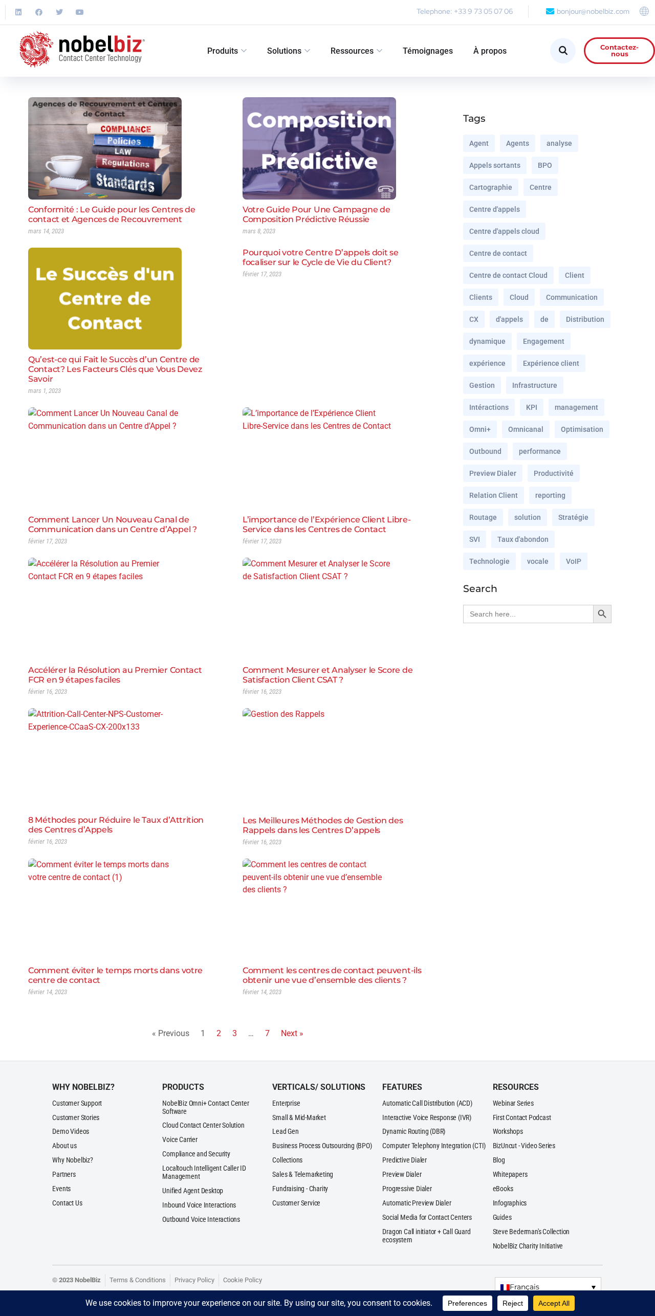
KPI (531, 407)
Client (574, 275)
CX (473, 319)
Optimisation (582, 429)
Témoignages (428, 51)
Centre (541, 187)
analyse (559, 143)
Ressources (352, 51)
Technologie (489, 561)
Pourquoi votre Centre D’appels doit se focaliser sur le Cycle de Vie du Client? (321, 257)
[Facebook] (39, 12)
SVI (474, 539)
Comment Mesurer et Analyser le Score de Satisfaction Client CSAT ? (327, 675)
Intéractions (489, 407)
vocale (538, 561)
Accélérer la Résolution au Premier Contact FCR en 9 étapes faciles (115, 675)
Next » (292, 1033)
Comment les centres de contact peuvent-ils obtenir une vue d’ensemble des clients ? (332, 975)
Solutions (284, 51)
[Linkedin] (18, 12)
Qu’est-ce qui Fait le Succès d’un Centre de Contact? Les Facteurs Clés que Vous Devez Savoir (115, 369)
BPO (545, 165)
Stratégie (573, 517)
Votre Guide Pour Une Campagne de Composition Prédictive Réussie (316, 214)
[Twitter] (59, 12)
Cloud (519, 297)
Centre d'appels (494, 209)
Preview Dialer (492, 473)
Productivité (554, 473)
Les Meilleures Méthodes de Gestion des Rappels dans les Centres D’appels (323, 825)
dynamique (487, 341)
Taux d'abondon (523, 539)
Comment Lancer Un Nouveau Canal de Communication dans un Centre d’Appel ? (112, 524)
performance (540, 451)
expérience (487, 363)
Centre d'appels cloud (504, 231)
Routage (483, 517)
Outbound (485, 451)
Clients (480, 297)
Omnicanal (525, 429)
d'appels (509, 319)
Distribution (585, 319)
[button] (548, 1286)
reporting (550, 495)
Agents (517, 143)
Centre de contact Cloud (508, 275)
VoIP (573, 561)
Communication (572, 297)
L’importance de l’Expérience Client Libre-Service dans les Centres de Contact (326, 524)
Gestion (482, 385)
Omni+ (480, 429)
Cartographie (490, 187)
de (544, 319)
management (576, 407)
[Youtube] (80, 12)
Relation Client (493, 495)
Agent (479, 143)
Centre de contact (498, 253)
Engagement (543, 341)
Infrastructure (534, 385)
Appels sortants (494, 165)
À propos (490, 51)
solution (527, 517)
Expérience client (551, 363)
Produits (222, 51)
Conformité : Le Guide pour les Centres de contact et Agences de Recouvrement (111, 214)
